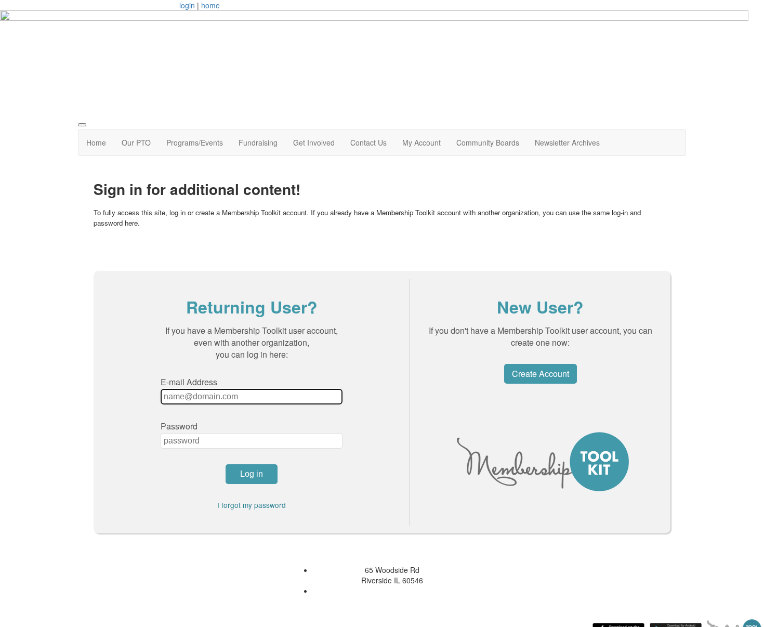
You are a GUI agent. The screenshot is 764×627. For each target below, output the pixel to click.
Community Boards (487, 142)
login (187, 5)
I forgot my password (251, 505)
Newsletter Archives (567, 142)
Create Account (540, 374)
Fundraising (258, 142)
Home (96, 142)
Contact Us (368, 142)
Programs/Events (194, 142)
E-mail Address (189, 382)
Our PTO (136, 142)
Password (179, 426)
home (210, 5)
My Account (421, 142)
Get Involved (314, 142)
